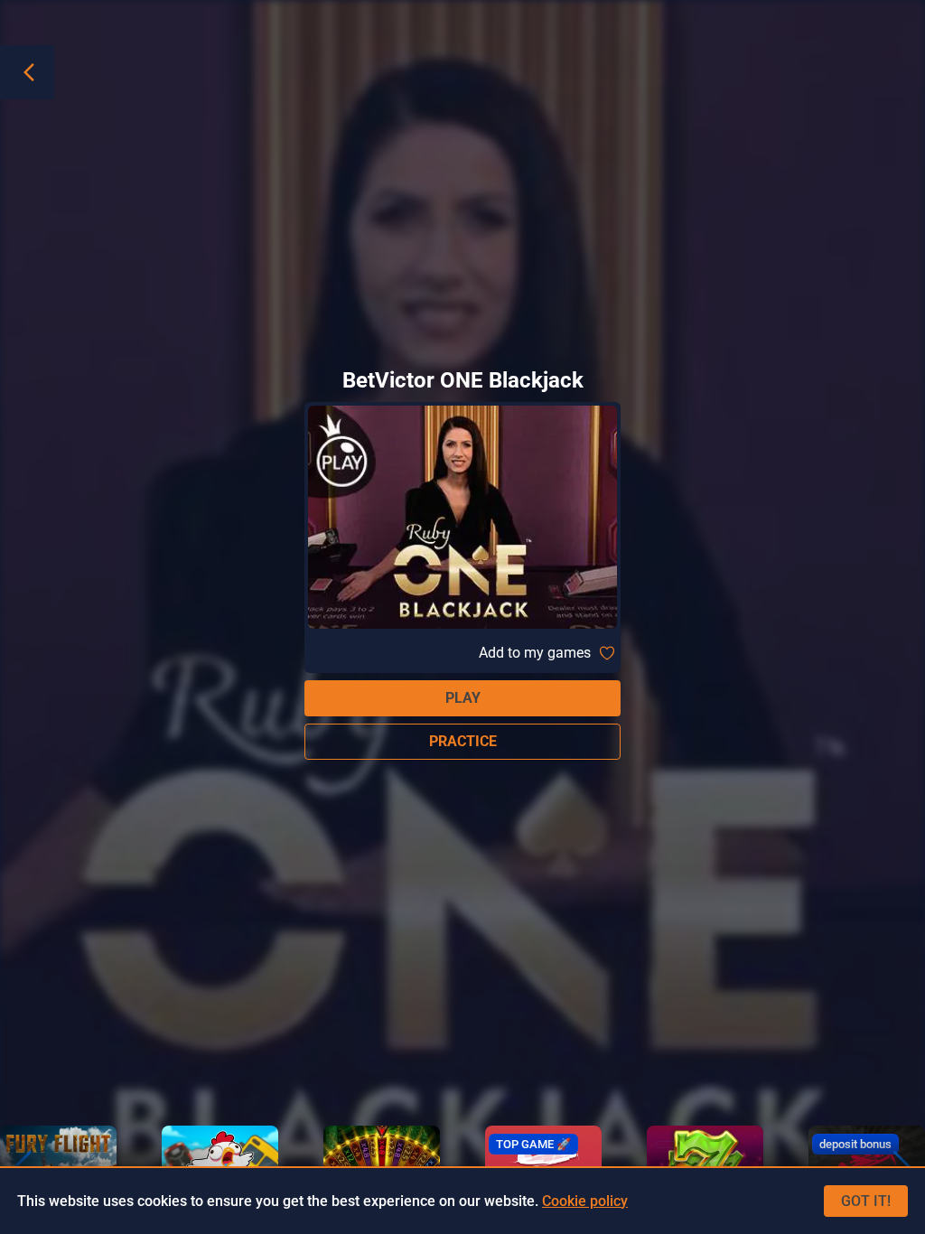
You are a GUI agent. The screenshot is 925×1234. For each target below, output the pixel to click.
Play (463, 697)
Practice (463, 741)
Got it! (866, 1201)
